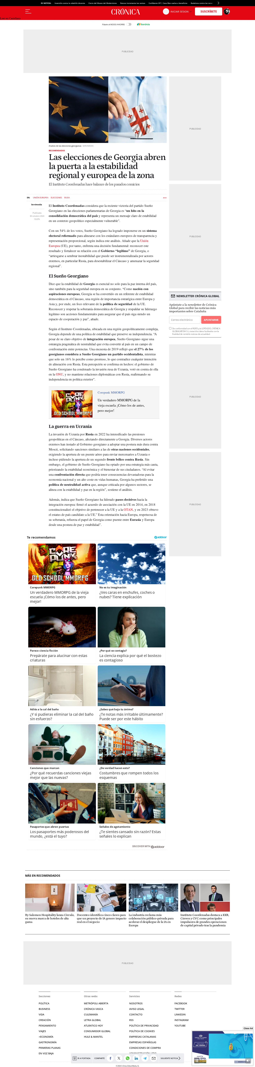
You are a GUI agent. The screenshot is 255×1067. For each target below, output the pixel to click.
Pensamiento (47, 1025)
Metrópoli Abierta (96, 1003)
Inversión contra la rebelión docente (70, 3)
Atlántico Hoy (93, 1025)
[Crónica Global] (127, 11)
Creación (45, 1020)
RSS (131, 1020)
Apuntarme (211, 319)
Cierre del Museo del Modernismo (102, 3)
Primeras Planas (50, 1047)
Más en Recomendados (42, 876)
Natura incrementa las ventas (132, 3)
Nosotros (136, 1003)
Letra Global (92, 1020)
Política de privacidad (144, 1025)
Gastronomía (48, 1042)
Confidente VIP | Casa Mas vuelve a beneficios (168, 3)
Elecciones (56, 197)
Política (44, 1003)
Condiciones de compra (145, 1047)
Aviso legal (136, 1009)
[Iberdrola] (143, 24)
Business (44, 1009)
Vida (41, 1014)
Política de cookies (142, 1031)
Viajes (42, 1031)
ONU (59, 374)
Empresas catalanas (142, 1036)
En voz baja (46, 1053)
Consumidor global (97, 1031)
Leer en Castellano (10, 18)
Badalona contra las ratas (201, 3)
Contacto (135, 1014)
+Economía (46, 1036)
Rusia (67, 197)
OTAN (128, 509)
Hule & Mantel (93, 1036)
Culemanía (91, 1014)
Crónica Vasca (93, 1009)
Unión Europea (40, 197)
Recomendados (57, 150)
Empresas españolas (142, 1042)
